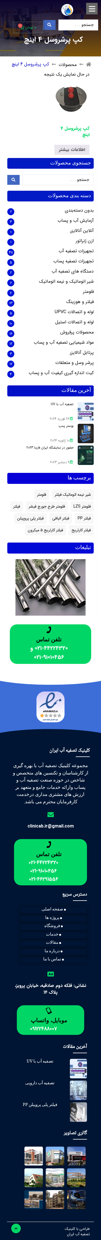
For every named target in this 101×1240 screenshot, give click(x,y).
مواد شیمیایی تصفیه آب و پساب (64, 342)
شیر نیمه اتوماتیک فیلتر (73, 494)
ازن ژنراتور (85, 241)
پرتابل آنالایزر (82, 352)
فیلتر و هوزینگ (80, 302)
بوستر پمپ (66, 426)
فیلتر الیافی (60, 518)
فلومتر (88, 291)
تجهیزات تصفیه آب (76, 251)
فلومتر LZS (82, 506)
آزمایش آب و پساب (76, 220)
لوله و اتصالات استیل (74, 322)
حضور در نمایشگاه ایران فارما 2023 (50, 447)
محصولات (68, 64)
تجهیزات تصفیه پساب (73, 261)
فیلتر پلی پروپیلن (30, 518)
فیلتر (16, 506)
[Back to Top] (16, 1228)
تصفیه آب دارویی (39, 1083)
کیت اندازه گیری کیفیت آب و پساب (61, 373)
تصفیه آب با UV (62, 404)
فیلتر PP (84, 518)
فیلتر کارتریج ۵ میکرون (45, 530)
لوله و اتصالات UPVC (74, 312)
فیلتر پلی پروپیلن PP (40, 1105)
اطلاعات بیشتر (72, 149)
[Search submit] (49, 25)
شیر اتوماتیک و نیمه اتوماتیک (66, 281)
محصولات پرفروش (77, 332)
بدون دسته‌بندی (79, 210)
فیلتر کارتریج (81, 530)
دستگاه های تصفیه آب (73, 271)
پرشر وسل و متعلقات (74, 362)
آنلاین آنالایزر (82, 230)
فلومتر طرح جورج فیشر (47, 506)
